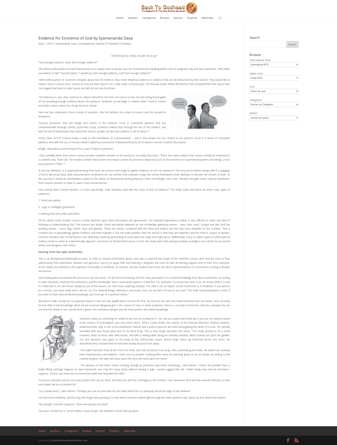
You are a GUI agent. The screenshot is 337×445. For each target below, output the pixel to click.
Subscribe (207, 18)
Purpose (192, 18)
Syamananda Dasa (66, 43)
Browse (164, 18)
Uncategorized (86, 43)
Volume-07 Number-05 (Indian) (113, 43)
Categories (149, 18)
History (178, 18)
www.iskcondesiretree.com (70, 440)
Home (119, 18)
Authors (133, 18)
